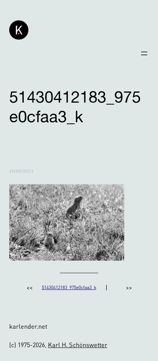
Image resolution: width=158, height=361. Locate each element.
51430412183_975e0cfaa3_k (69, 287)
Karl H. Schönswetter (77, 345)
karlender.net (28, 326)
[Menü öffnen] (144, 53)
